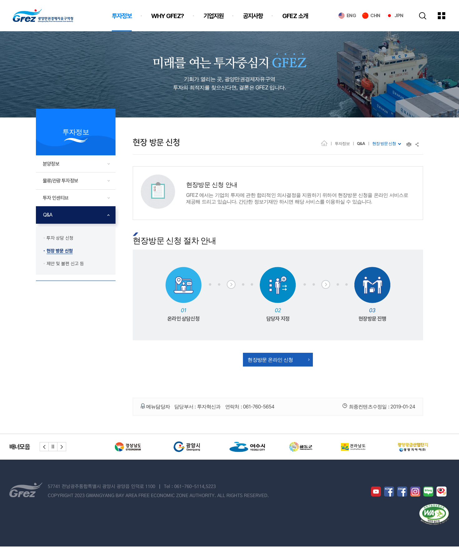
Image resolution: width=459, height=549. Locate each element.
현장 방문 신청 (384, 143)
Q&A (361, 143)
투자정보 (342, 143)
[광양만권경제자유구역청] (42, 15)
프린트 (409, 144)
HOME (324, 143)
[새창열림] (132, 447)
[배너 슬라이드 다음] (61, 446)
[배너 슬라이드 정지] (52, 446)
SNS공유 (417, 144)
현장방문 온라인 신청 (270, 360)
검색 (422, 15)
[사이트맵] (446, 15)
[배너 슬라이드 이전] (44, 446)
